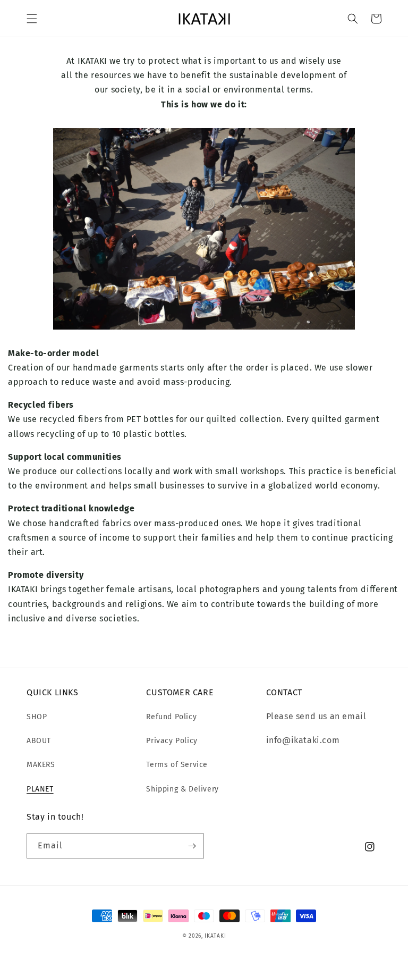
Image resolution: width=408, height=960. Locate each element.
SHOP (37, 716)
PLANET (40, 789)
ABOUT (39, 740)
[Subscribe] (191, 845)
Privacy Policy (171, 740)
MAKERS (41, 764)
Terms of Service (177, 764)
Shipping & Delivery (182, 789)
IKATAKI (215, 936)
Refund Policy (171, 716)
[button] (32, 18)
